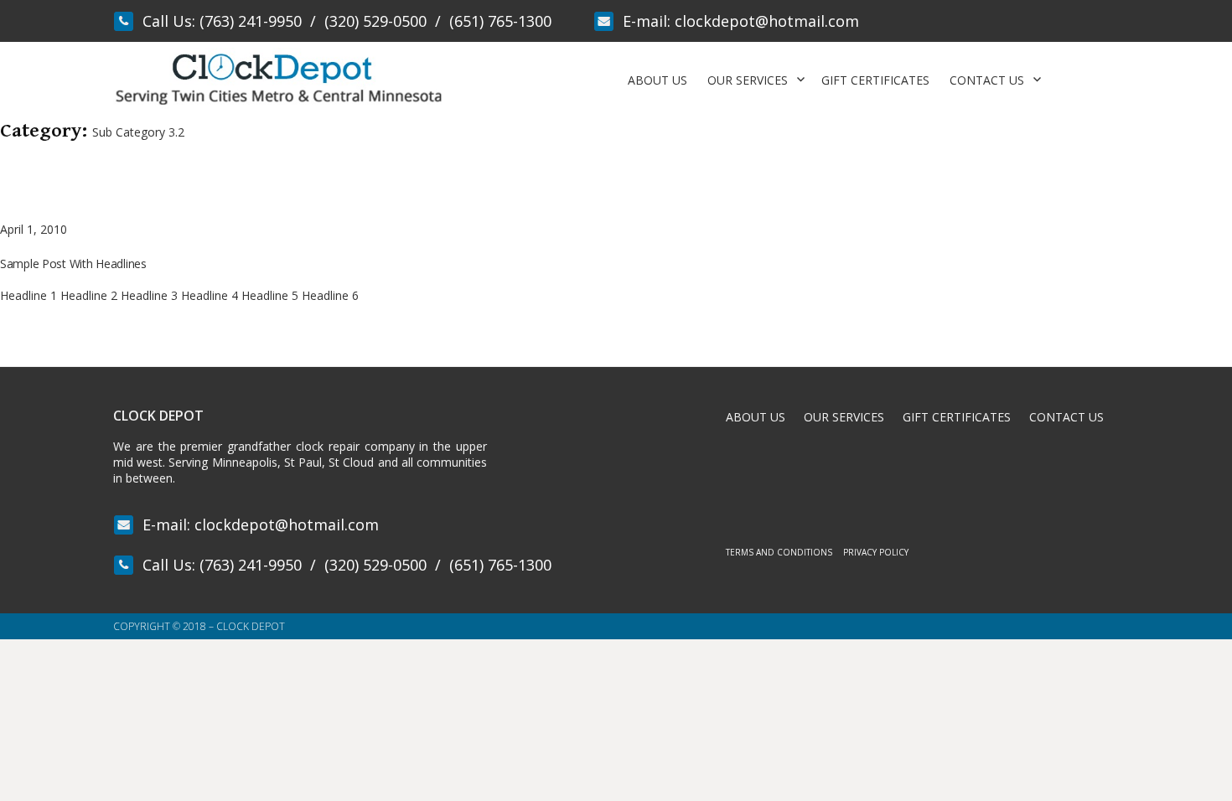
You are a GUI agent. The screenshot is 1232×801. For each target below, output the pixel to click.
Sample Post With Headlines (73, 263)
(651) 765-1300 (500, 21)
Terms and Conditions (779, 552)
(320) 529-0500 (375, 21)
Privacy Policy (875, 552)
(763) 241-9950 (250, 21)
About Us (657, 80)
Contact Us (987, 80)
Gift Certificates (875, 80)
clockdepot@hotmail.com (767, 21)
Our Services (747, 80)
